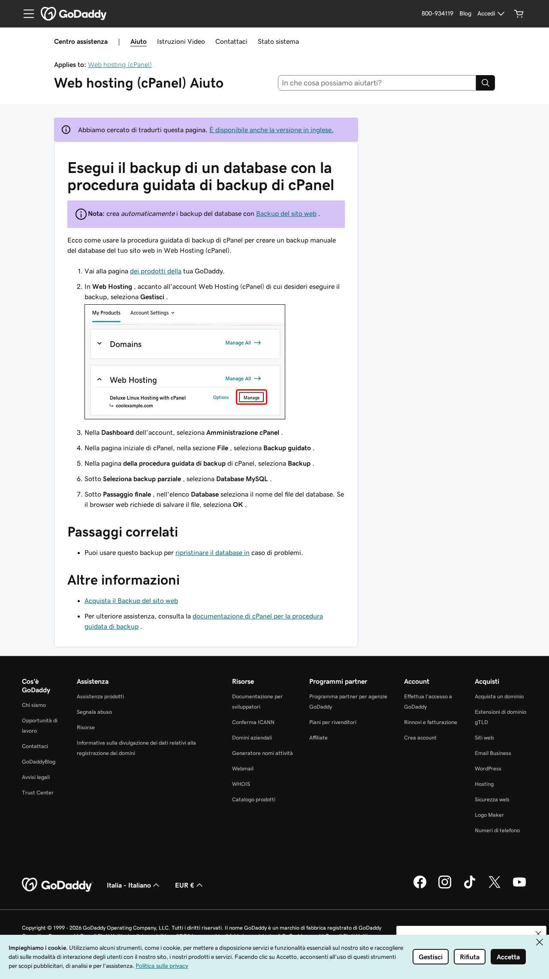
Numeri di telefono (497, 830)
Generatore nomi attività (262, 753)
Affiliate (318, 737)
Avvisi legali (36, 777)
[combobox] (377, 83)
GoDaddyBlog (38, 761)
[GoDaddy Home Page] (57, 885)
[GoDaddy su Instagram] (444, 887)
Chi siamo (34, 705)
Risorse (86, 727)
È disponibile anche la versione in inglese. (271, 129)
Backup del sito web (286, 213)
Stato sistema (278, 41)
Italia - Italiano (129, 885)
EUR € (184, 885)
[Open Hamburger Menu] (25, 13)
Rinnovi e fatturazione (430, 722)
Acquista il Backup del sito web (131, 600)
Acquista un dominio (499, 696)
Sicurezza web (492, 799)
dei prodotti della (155, 270)
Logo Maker (489, 815)
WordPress (488, 768)
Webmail (242, 768)
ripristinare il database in (212, 552)
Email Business (493, 753)
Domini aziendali (252, 737)
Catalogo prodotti (253, 799)
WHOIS (241, 784)
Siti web (484, 737)
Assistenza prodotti (100, 696)
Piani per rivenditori (332, 722)
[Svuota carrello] (519, 14)
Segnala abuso (94, 712)
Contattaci (231, 41)
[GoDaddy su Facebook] (420, 887)
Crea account (420, 737)
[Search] (485, 83)
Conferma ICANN (253, 722)
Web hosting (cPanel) (120, 64)
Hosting (484, 784)
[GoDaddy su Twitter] (494, 887)
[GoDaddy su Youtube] (519, 887)
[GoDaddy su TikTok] (469, 887)
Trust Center (38, 792)
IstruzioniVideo (181, 41)
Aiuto (138, 41)
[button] (538, 934)
